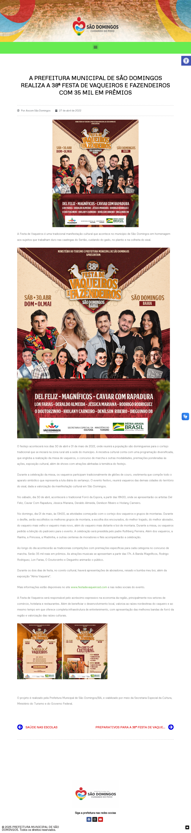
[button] (96, 47)
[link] (186, 61)
